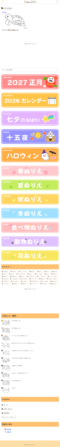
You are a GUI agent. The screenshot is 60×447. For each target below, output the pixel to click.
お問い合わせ (7, 409)
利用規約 (6, 413)
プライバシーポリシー (8, 417)
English (9, 429)
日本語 (9, 432)
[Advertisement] (30, 55)
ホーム (5, 405)
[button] (57, 70)
